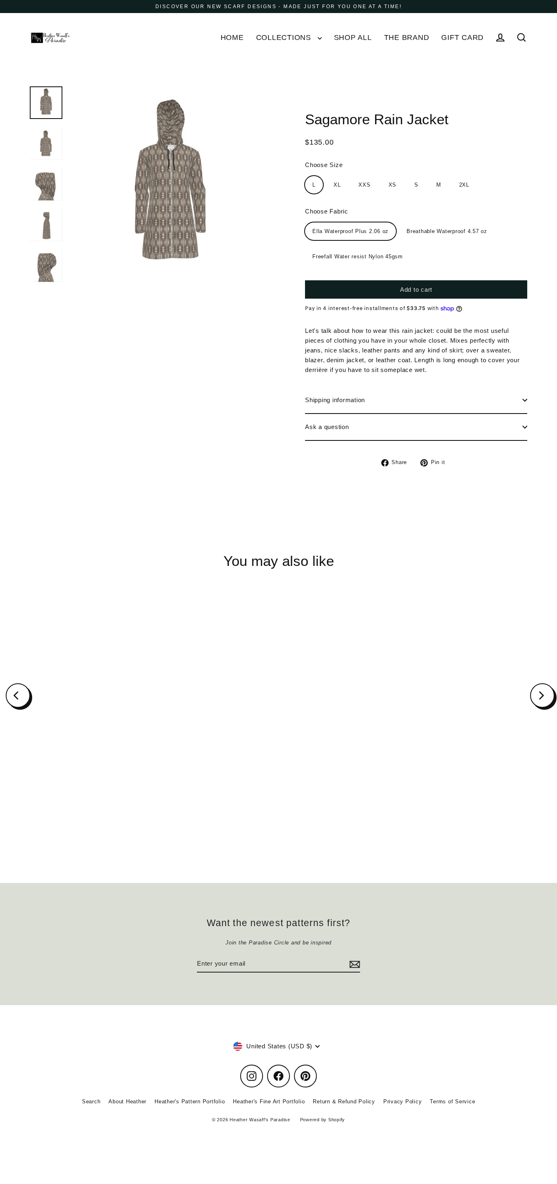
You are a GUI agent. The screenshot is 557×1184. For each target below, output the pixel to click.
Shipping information (335, 399)
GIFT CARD (462, 37)
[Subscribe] (353, 964)
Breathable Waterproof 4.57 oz (447, 231)
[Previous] (18, 695)
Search (91, 1101)
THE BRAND (406, 37)
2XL (464, 185)
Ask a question (327, 426)
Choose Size (324, 164)
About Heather (127, 1101)
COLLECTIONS (285, 37)
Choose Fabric (326, 211)
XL (337, 185)
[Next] (542, 695)
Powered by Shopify (322, 1119)
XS (393, 185)
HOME (232, 37)
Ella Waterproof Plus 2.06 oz (350, 231)
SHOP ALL (353, 37)
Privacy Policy (402, 1101)
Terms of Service (452, 1101)
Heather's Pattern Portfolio (190, 1101)
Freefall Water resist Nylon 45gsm (357, 256)
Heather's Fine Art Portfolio (269, 1101)
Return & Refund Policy (344, 1101)
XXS (364, 185)
